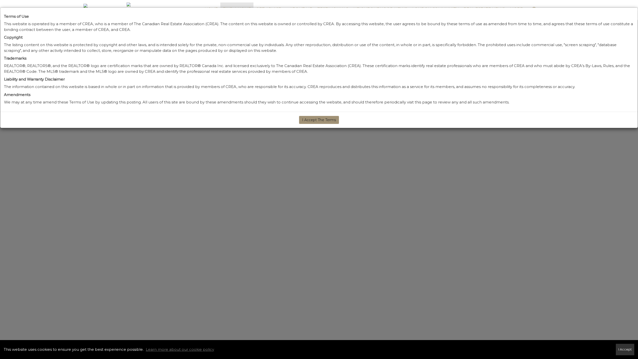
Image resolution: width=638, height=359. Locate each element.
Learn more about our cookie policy (180, 349)
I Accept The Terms (319, 120)
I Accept (625, 349)
